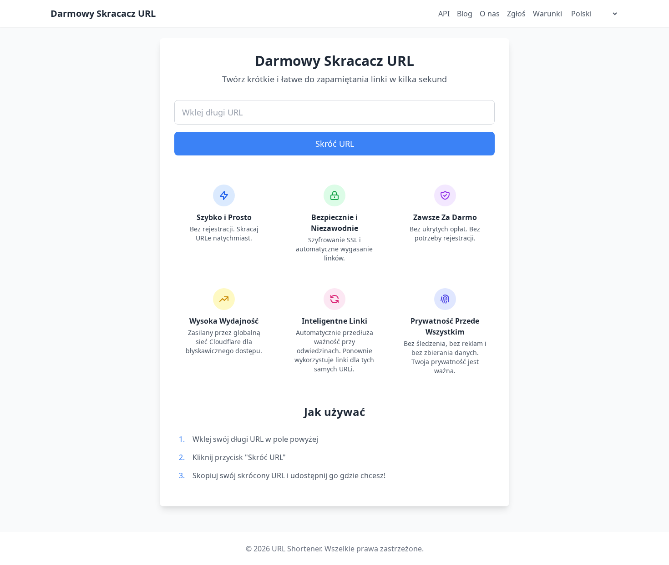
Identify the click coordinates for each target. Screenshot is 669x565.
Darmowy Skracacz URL (103, 13)
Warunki (547, 14)
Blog (464, 14)
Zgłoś (516, 14)
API (444, 14)
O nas (490, 14)
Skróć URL (334, 143)
